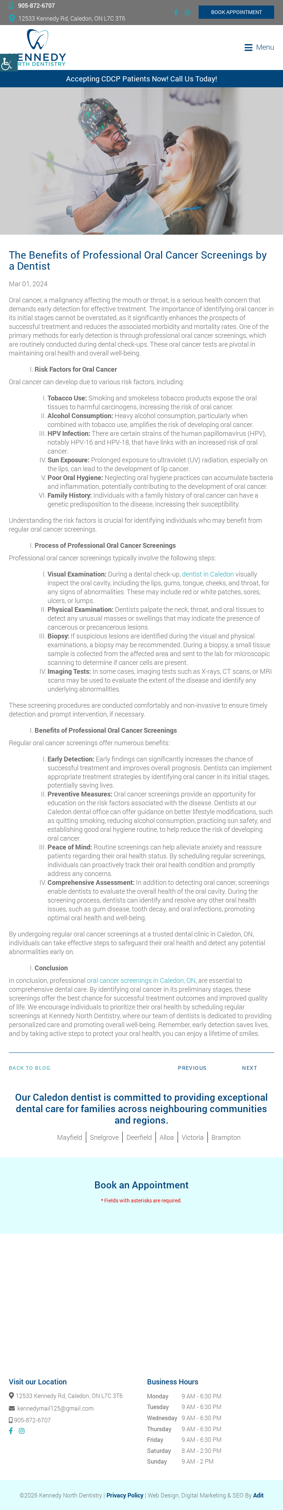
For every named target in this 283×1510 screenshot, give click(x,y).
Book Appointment (236, 11)
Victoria (193, 1137)
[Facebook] (176, 12)
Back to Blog (30, 1068)
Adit (258, 1495)
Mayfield (69, 1137)
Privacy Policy (124, 1495)
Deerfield (139, 1137)
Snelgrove (104, 1137)
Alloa (167, 1137)
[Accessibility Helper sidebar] (9, 62)
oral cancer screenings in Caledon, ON (141, 980)
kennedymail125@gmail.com (55, 1408)
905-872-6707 (36, 5)
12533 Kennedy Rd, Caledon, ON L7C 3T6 (71, 18)
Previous (192, 1067)
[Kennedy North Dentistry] (37, 47)
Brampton (226, 1137)
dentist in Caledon (208, 574)
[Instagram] (188, 12)
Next (249, 1067)
